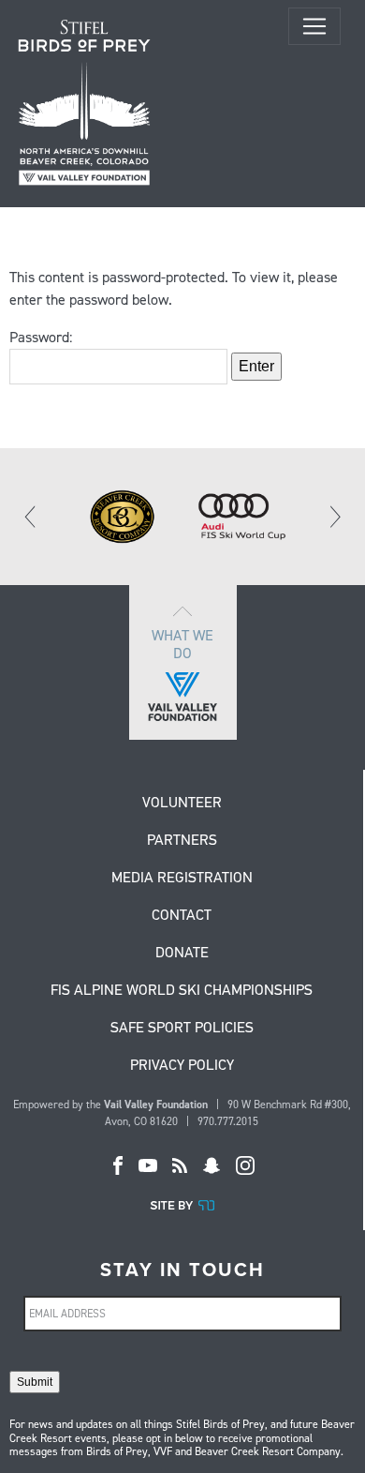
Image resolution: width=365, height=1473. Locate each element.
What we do (182, 644)
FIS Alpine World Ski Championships (182, 991)
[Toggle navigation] (314, 26)
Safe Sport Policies (182, 1028)
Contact (182, 916)
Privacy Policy (182, 1066)
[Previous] (30, 516)
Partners (182, 841)
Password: (40, 337)
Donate (182, 953)
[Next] (334, 516)
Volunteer (182, 803)
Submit (34, 1382)
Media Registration (182, 878)
